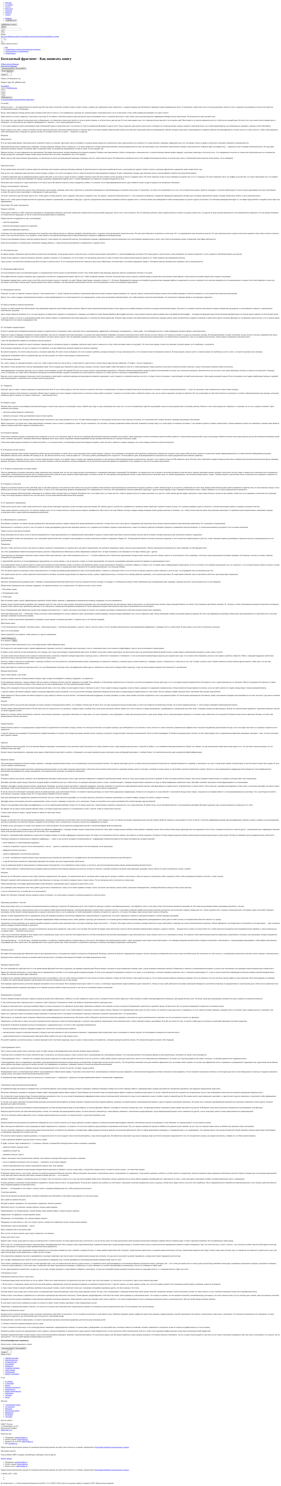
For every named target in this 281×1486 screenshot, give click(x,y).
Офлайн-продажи (11, 1358)
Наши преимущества (13, 1391)
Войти (4, 27)
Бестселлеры (21, 36)
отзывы (10, 99)
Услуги (8, 7)
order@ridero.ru (27, 1441)
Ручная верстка (11, 1362)
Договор (8, 1395)
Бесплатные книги (12, 1411)
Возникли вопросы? (12, 1387)
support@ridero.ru (21, 1437)
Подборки (45, 36)
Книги (7, 1385)
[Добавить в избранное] (3, 90)
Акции (7, 15)
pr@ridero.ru (12, 1443)
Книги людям (54, 36)
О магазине (9, 1383)
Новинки (8, 1409)
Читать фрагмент (7, 71)
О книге (4, 99)
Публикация (10, 1372)
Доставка (8, 1417)
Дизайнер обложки (12, 1368)
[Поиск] (3, 32)
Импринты (13, 36)
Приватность (10, 1389)
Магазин (8, 3)
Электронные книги (13, 1405)
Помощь (8, 18)
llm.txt (7, 1397)
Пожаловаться (6, 97)
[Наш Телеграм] (6, 1479)
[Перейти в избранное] (2, 40)
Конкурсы (9, 9)
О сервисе (9, 5)
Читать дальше (6, 1458)
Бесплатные (30, 36)
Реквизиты (9, 1393)
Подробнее (5, 86)
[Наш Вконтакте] (6, 1477)
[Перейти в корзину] (5, 40)
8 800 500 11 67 (6, 1430)
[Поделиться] (3, 94)
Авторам (8, 11)
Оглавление (17, 99)
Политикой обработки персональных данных (112, 1447)
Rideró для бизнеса (12, 1374)
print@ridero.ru (22, 1439)
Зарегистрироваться (8, 638)
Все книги (5, 36)
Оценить (14, 88)
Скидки (38, 36)
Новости (8, 13)
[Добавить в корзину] (9, 74)
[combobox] (140, 29)
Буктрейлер (9, 1364)
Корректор (9, 1366)
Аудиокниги (10, 1407)
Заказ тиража (10, 1370)
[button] (140, 32)
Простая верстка (11, 1360)
